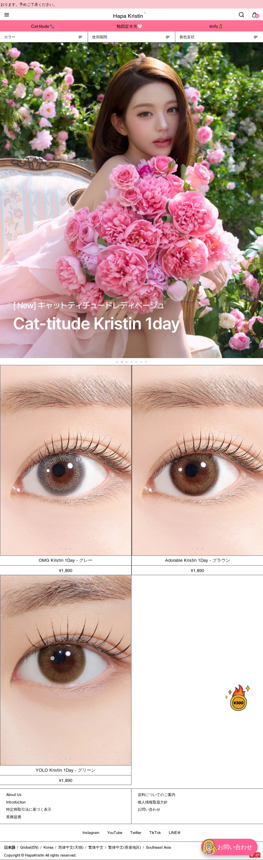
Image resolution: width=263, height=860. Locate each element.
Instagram (91, 832)
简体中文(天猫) (71, 847)
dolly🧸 (216, 26)
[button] (61, 549)
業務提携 (13, 816)
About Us (14, 794)
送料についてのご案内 (156, 794)
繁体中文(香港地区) (124, 847)
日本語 (9, 847)
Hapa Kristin (128, 16)
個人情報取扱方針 (153, 802)
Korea (48, 847)
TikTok (155, 832)
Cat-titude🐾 (42, 26)
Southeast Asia (158, 847)
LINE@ (175, 832)
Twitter (135, 832)
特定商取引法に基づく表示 (28, 809)
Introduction (16, 802)
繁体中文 (95, 847)
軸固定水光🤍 (129, 26)
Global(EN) (29, 847)
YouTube (114, 832)
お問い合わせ (149, 809)
